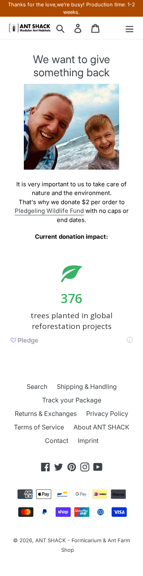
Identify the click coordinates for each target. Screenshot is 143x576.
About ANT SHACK (101, 427)
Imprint (88, 441)
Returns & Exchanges (46, 414)
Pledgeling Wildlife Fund (49, 211)
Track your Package (71, 400)
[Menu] (129, 28)
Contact (56, 441)
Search (37, 386)
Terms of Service (39, 427)
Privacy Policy (107, 414)
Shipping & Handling (87, 386)
